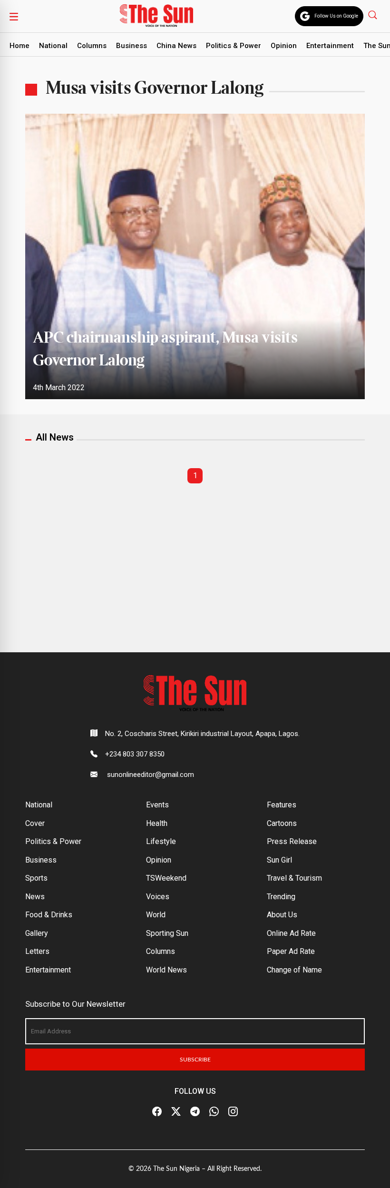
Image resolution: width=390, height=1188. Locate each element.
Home (19, 45)
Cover (35, 823)
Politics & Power (233, 45)
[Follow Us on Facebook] (157, 1112)
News (35, 896)
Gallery (36, 933)
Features (281, 804)
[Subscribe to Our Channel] (195, 1112)
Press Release (292, 841)
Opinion (284, 45)
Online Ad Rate (291, 933)
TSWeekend (166, 878)
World (156, 914)
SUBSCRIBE (195, 1059)
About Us (282, 914)
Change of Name (294, 969)
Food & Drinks (48, 914)
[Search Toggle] (373, 14)
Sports (36, 878)
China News (176, 45)
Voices (157, 896)
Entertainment (330, 45)
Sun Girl (279, 859)
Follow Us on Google (336, 16)
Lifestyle (161, 841)
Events (157, 804)
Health (156, 823)
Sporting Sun (167, 933)
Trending (281, 896)
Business (131, 45)
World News (166, 969)
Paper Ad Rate (291, 951)
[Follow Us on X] (176, 1112)
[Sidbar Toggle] (14, 16)
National (53, 45)
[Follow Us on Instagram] (233, 1112)
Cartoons (282, 823)
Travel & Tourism (294, 878)
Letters (37, 951)
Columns (92, 45)
